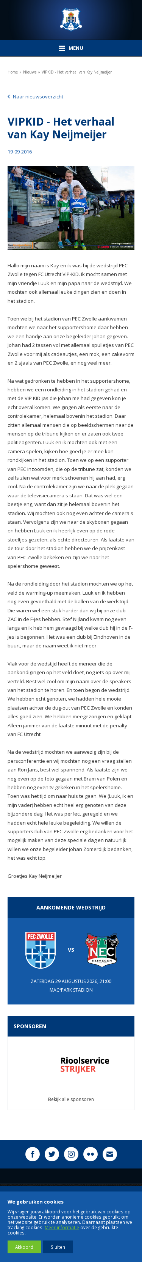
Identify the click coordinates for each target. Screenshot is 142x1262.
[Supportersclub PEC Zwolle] (71, 20)
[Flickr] (90, 1154)
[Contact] (110, 1154)
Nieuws (29, 72)
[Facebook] (32, 1154)
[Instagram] (71, 1154)
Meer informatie (62, 1227)
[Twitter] (52, 1154)
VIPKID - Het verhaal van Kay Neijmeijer (77, 72)
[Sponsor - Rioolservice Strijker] (71, 1064)
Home (13, 72)
